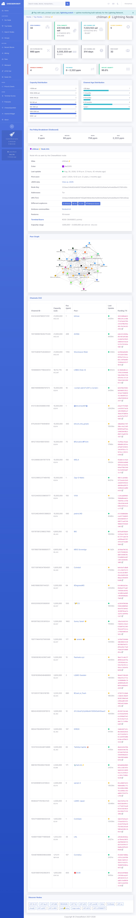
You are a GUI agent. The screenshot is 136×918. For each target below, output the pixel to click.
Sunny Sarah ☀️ (80, 621)
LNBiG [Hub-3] (80, 370)
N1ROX (76, 729)
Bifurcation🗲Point (81, 442)
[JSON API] (108, 3)
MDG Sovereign (80, 549)
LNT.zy (119, 904)
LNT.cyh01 (41, 908)
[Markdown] (113, 3)
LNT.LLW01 (53, 908)
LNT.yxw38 (93, 904)
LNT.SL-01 (33, 904)
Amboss (67, 203)
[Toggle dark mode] (118, 3)
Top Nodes (37, 17)
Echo (102, 904)
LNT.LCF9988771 (99, 908)
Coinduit (77, 567)
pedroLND (78, 514)
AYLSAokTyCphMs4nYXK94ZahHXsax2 (89, 711)
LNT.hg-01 (44, 904)
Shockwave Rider (81, 352)
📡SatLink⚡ (79, 765)
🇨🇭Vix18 (77, 873)
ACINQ (76, 334)
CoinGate (77, 819)
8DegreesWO (79, 585)
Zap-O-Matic (79, 478)
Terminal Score (37, 219)
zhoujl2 (32, 908)
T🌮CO (77, 603)
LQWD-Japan (79, 801)
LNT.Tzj (73, 904)
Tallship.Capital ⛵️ (81, 747)
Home (28, 17)
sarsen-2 (77, 783)
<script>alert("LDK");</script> (86, 388)
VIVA (76, 496)
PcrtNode (110, 904)
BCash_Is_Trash (80, 693)
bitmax (76, 316)
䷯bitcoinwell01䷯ (80, 406)
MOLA (76, 460)
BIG (75, 531)
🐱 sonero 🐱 (79, 639)
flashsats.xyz (79, 657)
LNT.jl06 (54, 904)
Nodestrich (66, 209)
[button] (128, 3)
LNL (75, 837)
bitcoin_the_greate (81, 424)
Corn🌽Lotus (64, 908)
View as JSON (67, 182)
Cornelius (77, 855)
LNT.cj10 (83, 904)
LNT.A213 (86, 908)
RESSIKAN (64, 904)
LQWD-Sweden (80, 675)
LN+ (82, 203)
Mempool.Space (93, 203)
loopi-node (76, 908)
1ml (75, 203)
